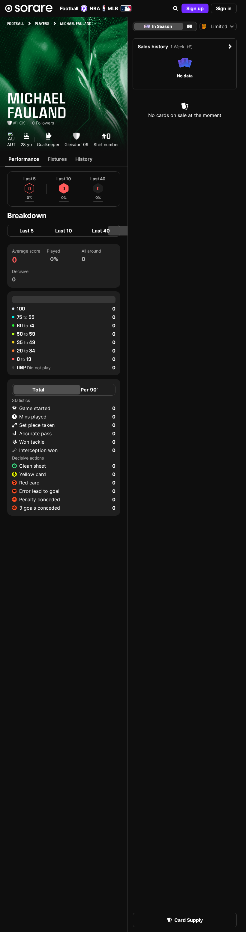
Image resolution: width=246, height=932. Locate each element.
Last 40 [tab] (101, 231)
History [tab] (83, 159)
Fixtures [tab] (57, 159)
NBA (95, 8)
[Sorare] (29, 8)
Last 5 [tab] (27, 231)
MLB (113, 8)
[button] (176, 8)
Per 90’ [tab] (89, 390)
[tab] (189, 26)
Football (69, 8)
